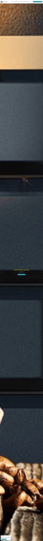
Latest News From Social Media (37, 1)
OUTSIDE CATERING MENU (21, 274)
